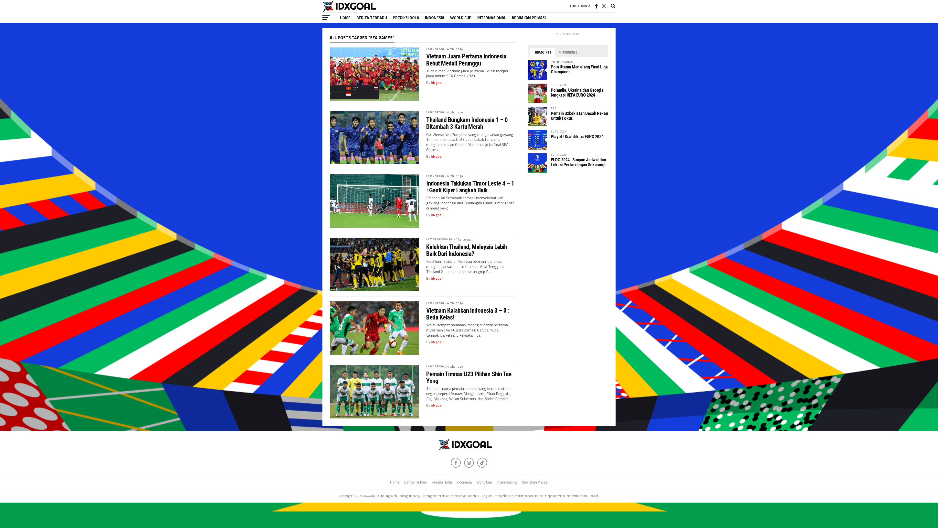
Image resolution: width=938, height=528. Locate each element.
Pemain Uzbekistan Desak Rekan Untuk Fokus (579, 116)
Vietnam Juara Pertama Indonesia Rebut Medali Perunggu (466, 59)
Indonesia (434, 18)
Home (345, 18)
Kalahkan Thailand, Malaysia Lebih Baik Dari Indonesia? (466, 250)
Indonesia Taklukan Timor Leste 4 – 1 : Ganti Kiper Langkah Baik (470, 187)
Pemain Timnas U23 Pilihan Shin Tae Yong (469, 377)
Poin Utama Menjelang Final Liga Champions (579, 69)
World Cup (460, 18)
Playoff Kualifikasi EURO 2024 (577, 136)
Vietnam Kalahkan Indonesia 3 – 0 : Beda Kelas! (468, 314)
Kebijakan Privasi (529, 18)
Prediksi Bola (406, 18)
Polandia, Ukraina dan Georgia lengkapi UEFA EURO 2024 (577, 93)
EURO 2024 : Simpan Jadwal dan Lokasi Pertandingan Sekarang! (578, 162)
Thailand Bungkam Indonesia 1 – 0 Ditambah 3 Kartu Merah (467, 123)
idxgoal (436, 82)
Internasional (491, 18)
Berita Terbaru (371, 18)
